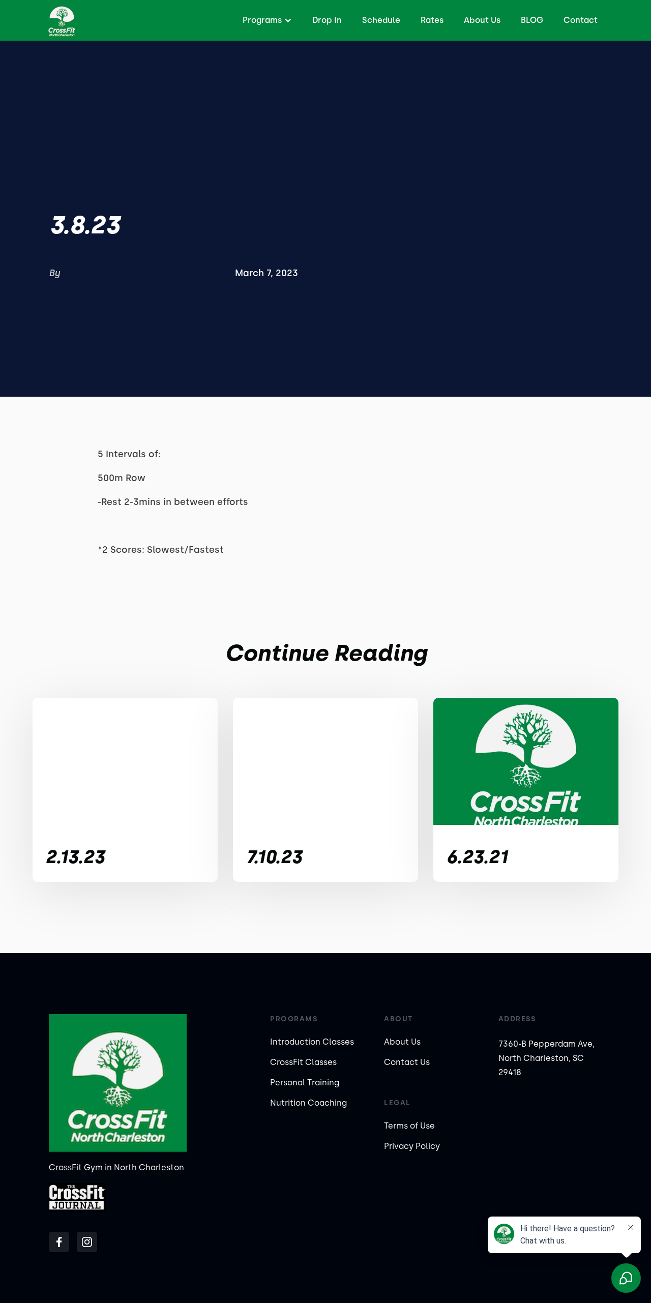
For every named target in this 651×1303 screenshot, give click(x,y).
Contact (581, 20)
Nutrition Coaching (308, 1103)
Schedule (381, 20)
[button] (266, 20)
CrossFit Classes (303, 1062)
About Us (482, 20)
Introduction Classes (312, 1042)
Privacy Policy (412, 1146)
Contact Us (407, 1062)
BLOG (532, 20)
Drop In (327, 20)
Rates (432, 20)
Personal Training (304, 1082)
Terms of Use (409, 1126)
